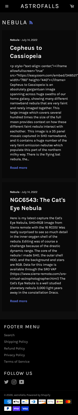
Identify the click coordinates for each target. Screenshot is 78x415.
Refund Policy (14, 348)
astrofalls (39, 6)
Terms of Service (17, 361)
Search (9, 335)
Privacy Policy (14, 355)
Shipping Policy (16, 342)
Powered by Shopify (38, 395)
